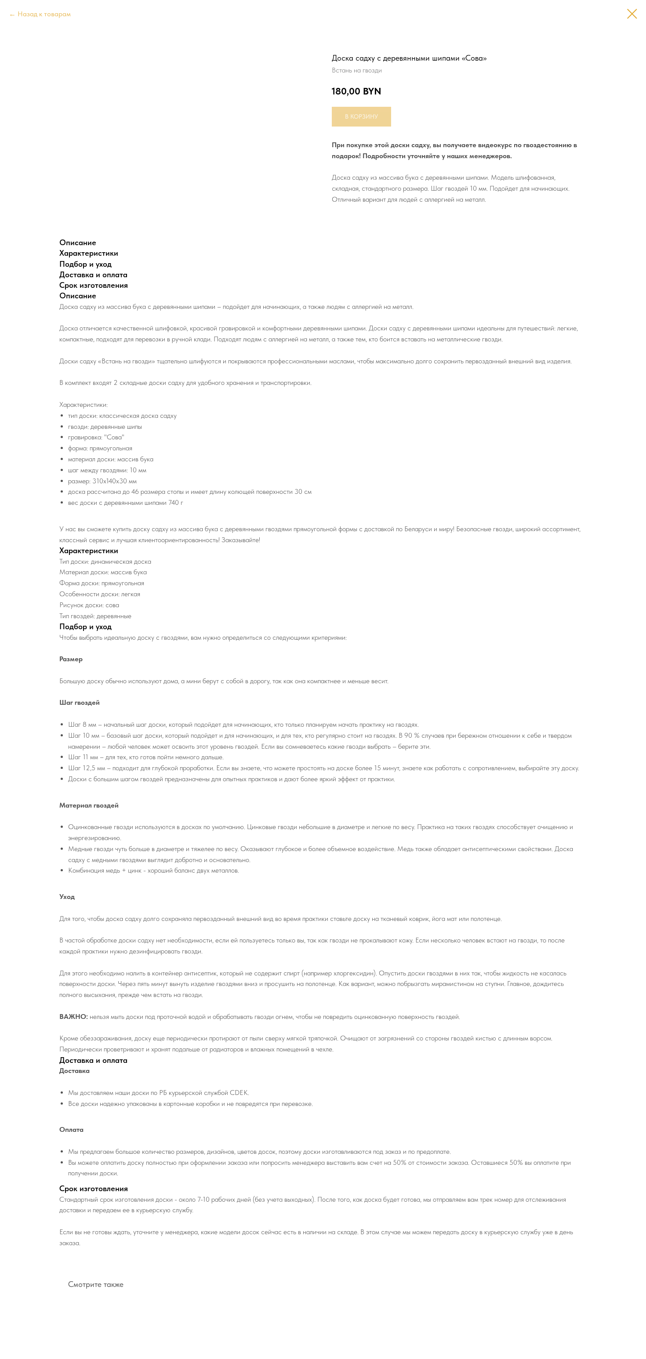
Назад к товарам (44, 14)
